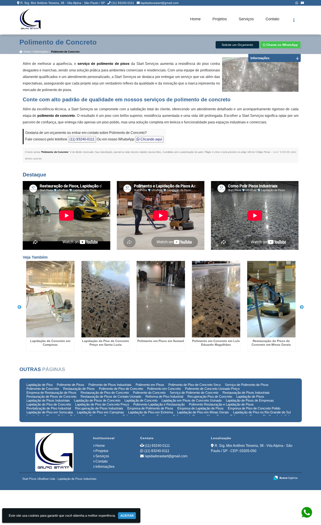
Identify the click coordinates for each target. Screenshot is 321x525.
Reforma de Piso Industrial (164, 396)
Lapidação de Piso (39, 385)
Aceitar (127, 515)
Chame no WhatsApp (282, 45)
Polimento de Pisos (70, 385)
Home (195, 19)
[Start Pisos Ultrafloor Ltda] (54, 452)
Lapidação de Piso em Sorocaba (49, 412)
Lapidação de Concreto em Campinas (50, 342)
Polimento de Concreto (42, 388)
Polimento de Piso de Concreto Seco (194, 385)
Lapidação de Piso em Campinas (100, 412)
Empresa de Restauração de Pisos (51, 392)
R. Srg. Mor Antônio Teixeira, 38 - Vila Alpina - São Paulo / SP (62, 3)
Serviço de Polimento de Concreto (194, 392)
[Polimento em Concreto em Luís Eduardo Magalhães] (216, 299)
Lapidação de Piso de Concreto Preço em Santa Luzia (105, 342)
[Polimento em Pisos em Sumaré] (161, 299)
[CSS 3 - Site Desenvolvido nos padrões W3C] (250, 478)
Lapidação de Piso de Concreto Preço (102, 404)
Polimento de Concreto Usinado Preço (212, 388)
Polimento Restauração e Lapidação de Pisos (221, 404)
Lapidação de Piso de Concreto (48, 404)
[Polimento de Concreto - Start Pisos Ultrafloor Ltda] (30, 20)
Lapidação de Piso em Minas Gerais (203, 412)
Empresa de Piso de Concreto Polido (254, 408)
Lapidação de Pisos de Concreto (97, 400)
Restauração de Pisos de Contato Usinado (111, 396)
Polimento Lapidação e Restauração (159, 404)
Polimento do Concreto (149, 392)
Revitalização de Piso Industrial (48, 408)
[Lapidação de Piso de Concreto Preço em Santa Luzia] (105, 299)
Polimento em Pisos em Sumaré (160, 341)
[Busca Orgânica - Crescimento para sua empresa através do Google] (285, 478)
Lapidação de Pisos (250, 396)
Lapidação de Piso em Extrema (150, 412)
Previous (19, 307)
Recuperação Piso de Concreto (209, 396)
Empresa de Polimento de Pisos (150, 408)
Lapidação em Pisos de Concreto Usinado (192, 400)
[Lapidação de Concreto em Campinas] (50, 299)
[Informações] (294, 20)
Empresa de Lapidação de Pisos (200, 408)
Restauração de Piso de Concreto (105, 392)
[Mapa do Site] (224, 478)
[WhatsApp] (296, 3)
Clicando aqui (151, 139)
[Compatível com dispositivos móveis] (265, 478)
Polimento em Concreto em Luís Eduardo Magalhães (216, 342)
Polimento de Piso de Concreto (121, 388)
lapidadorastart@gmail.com (160, 3)
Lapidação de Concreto (140, 400)
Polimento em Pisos (150, 385)
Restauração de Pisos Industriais (246, 392)
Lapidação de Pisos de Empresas (250, 400)
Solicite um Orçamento (237, 45)
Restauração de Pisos (79, 388)
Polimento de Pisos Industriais (109, 385)
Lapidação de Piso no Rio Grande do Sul (262, 412)
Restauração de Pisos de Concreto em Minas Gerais (271, 342)
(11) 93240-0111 (122, 3)
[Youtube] (302, 3)
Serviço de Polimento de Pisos (247, 385)
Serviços (246, 19)
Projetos (219, 19)
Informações (104, 466)
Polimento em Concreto (164, 388)
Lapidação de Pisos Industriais (48, 400)
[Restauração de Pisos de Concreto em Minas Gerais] (271, 299)
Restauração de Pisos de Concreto (51, 396)
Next (302, 307)
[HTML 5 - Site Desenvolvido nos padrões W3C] (235, 478)
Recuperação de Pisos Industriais (99, 408)
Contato (272, 19)
